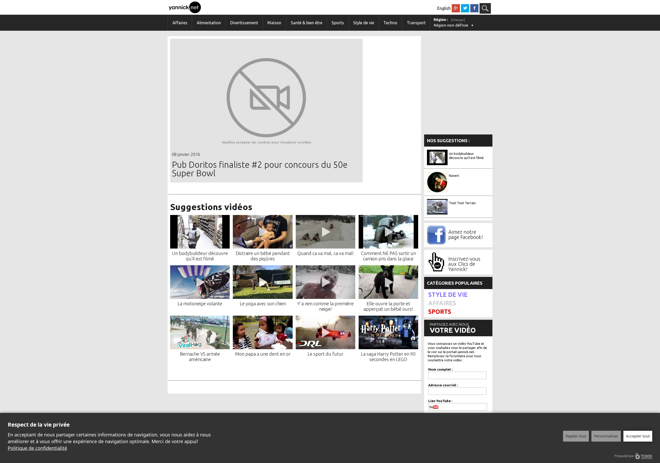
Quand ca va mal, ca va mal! (326, 253)
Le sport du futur (325, 353)
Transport (416, 22)
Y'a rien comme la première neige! (325, 306)
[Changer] (458, 19)
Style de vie (363, 22)
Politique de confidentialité (37, 448)
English (444, 8)
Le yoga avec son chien (263, 303)
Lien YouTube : (440, 401)
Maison (274, 22)
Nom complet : (440, 369)
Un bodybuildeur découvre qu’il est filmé (200, 256)
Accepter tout (638, 435)
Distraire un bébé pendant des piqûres (263, 256)
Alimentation (209, 22)
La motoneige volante (200, 303)
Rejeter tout (576, 435)
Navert (454, 175)
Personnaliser (606, 435)
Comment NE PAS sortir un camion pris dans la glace (388, 256)
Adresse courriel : (443, 385)
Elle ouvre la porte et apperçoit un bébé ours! (388, 306)
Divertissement (244, 22)
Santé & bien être (306, 22)
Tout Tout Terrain (462, 203)
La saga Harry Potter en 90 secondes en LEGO (388, 356)
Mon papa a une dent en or (263, 353)
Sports (338, 22)
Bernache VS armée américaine (200, 356)
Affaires (179, 22)
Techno (390, 22)
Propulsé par (624, 455)
